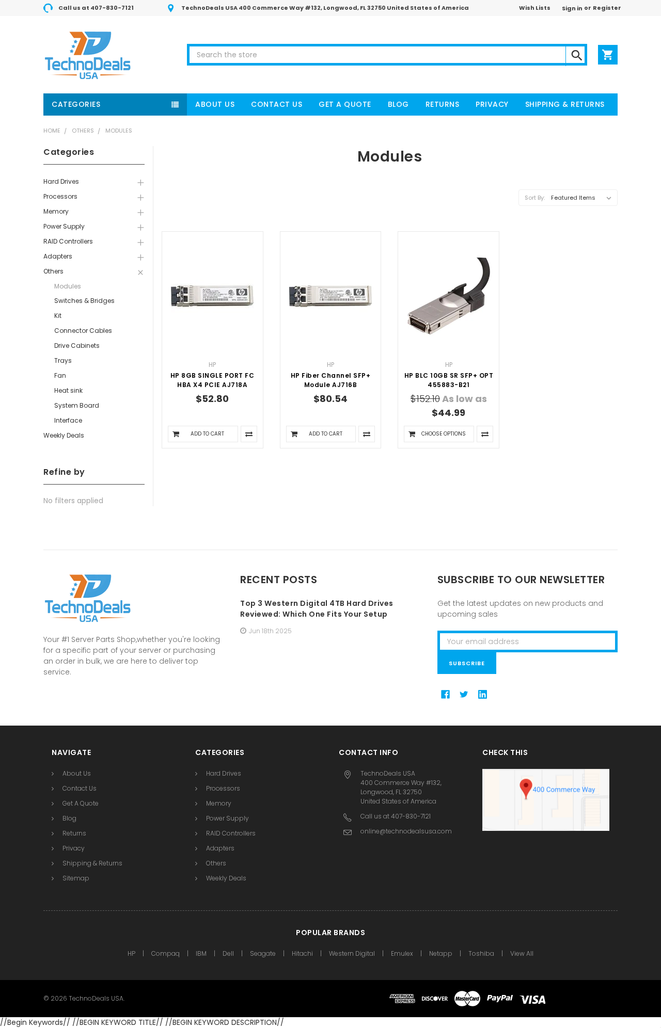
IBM (201, 953)
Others (83, 130)
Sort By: (535, 198)
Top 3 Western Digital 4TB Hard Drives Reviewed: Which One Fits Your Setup (317, 608)
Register (607, 8)
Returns (443, 104)
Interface (68, 420)
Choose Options (443, 434)
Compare (249, 434)
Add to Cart (207, 434)
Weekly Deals (63, 435)
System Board (76, 405)
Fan (60, 375)
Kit (57, 315)
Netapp (440, 953)
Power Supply (64, 226)
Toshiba (481, 953)
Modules (118, 130)
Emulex (402, 953)
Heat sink (68, 390)
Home (51, 130)
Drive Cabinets (77, 345)
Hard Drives (61, 181)
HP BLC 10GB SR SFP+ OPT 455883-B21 (449, 380)
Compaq (165, 953)
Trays (63, 360)
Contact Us (276, 104)
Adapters (57, 256)
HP (131, 953)
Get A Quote (345, 104)
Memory (56, 211)
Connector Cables (83, 330)
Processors (60, 196)
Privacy (492, 104)
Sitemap (75, 878)
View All (521, 953)
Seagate (263, 953)
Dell (228, 953)
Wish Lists (534, 8)
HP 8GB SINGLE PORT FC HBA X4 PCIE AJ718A (212, 380)
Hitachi (302, 953)
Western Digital (352, 953)
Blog (398, 104)
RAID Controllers (68, 241)
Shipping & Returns (565, 104)
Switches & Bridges (84, 300)
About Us (214, 104)
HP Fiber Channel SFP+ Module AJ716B (331, 380)
